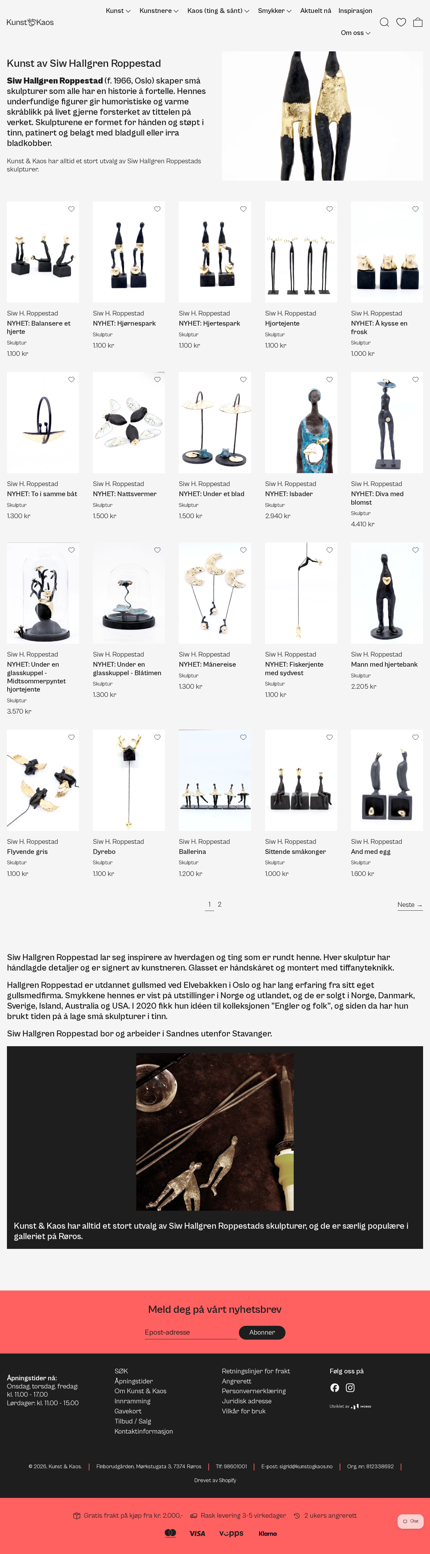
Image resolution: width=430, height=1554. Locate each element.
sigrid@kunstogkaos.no (306, 1467)
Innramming (132, 1401)
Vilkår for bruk (244, 1411)
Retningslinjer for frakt (256, 1371)
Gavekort (128, 1411)
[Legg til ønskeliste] (71, 209)
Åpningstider (134, 1381)
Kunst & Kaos (64, 1467)
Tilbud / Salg (133, 1421)
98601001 (235, 1467)
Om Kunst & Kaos (141, 1391)
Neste (406, 905)
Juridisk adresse (247, 1401)
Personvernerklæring (254, 1391)
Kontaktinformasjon (144, 1431)
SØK (121, 1371)
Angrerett (237, 1381)
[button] (384, 22)
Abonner (262, 1333)
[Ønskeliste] (401, 22)
